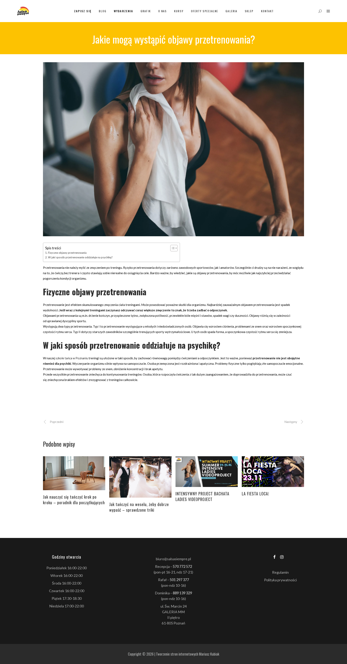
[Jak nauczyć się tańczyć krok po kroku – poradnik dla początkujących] (74, 473)
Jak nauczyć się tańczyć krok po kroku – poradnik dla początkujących (74, 499)
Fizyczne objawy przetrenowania (67, 252)
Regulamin (280, 572)
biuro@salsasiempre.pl (173, 559)
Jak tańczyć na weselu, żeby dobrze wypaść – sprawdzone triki (139, 507)
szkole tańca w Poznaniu (72, 358)
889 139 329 (182, 593)
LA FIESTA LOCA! (255, 494)
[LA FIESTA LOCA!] (273, 471)
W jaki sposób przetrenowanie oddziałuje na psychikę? (80, 257)
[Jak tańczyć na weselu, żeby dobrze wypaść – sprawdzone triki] (140, 477)
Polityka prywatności (280, 580)
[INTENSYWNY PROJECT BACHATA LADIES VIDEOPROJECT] (207, 471)
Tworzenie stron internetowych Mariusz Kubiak (187, 654)
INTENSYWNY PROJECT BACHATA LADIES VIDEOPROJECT (202, 496)
